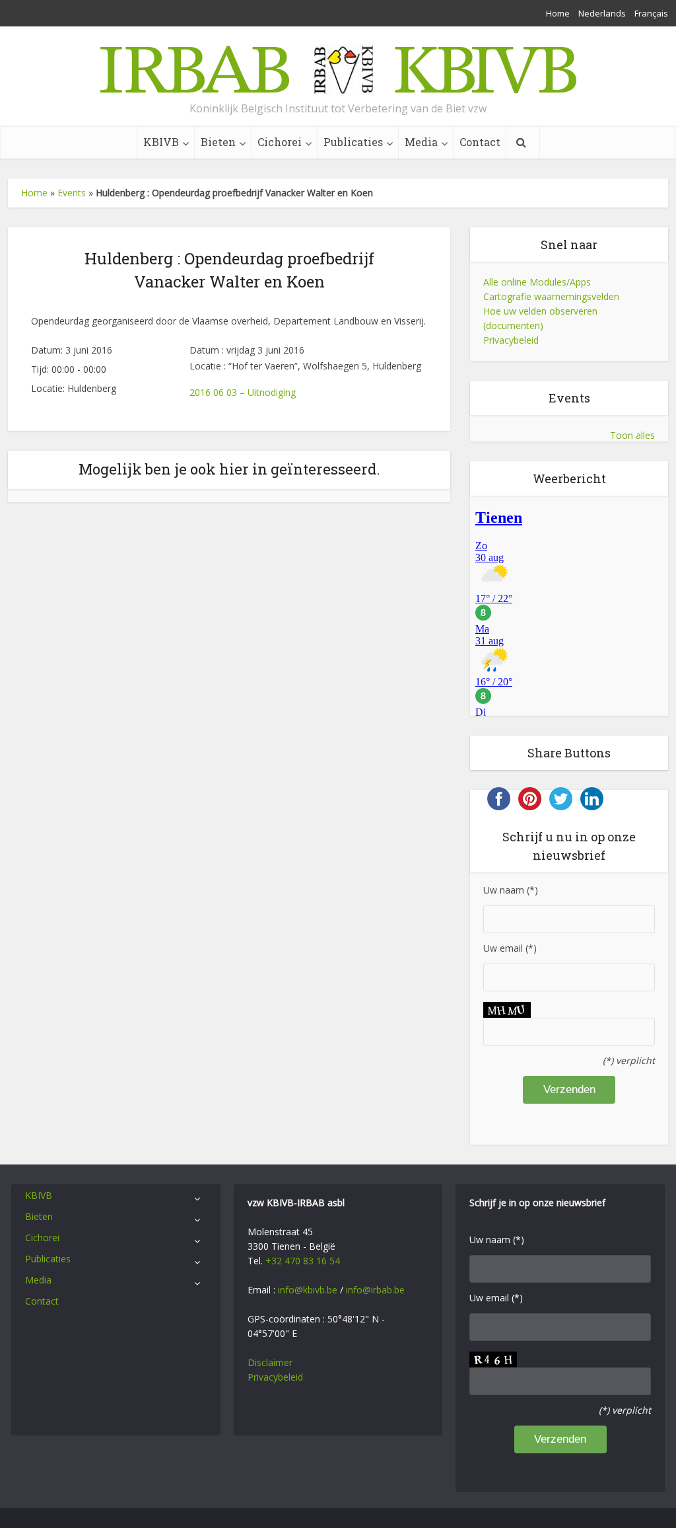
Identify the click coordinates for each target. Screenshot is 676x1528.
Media (421, 142)
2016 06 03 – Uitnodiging (242, 392)
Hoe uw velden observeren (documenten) (540, 318)
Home (558, 13)
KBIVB (161, 142)
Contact (479, 142)
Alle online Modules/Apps (537, 282)
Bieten (218, 142)
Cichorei (279, 142)
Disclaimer (270, 1362)
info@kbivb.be (307, 1289)
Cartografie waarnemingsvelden (551, 296)
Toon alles (632, 435)
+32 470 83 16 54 (302, 1260)
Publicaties (353, 142)
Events (71, 192)
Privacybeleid (511, 340)
